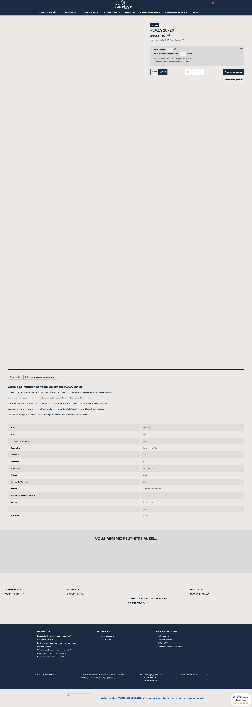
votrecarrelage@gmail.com (150, 675)
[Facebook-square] (184, 680)
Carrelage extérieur (150, 12)
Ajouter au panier (233, 72)
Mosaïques (130, 12)
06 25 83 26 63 (151, 681)
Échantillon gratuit (234, 79)
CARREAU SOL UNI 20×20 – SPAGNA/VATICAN (147, 598)
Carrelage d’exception (176, 12)
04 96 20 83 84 (150, 678)
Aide (241, 49)
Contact (112, 678)
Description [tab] (15, 377)
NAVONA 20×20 (73, 589)
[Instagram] (190, 680)
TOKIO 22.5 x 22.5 (196, 589)
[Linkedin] (203, 680)
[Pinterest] (197, 680)
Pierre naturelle (112, 12)
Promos (196, 12)
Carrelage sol (70, 12)
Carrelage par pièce (47, 12)
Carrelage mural (90, 12)
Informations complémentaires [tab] (40, 377)
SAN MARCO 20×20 (13, 589)
